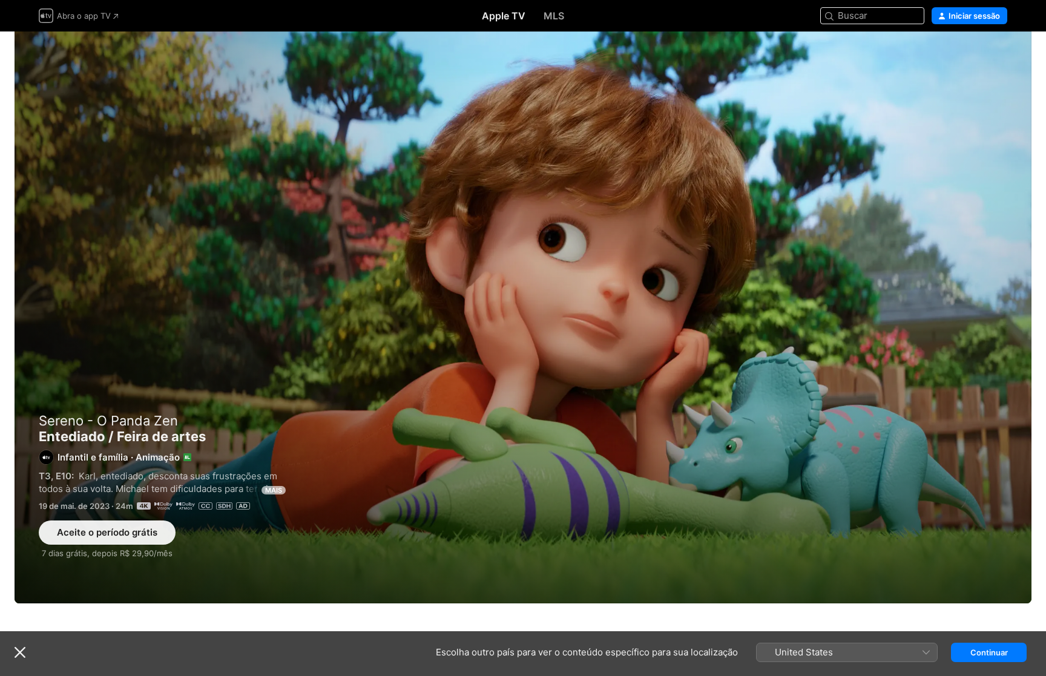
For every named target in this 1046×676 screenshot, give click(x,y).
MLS (554, 16)
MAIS (273, 490)
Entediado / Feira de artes (523, 317)
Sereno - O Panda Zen (108, 420)
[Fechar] (20, 652)
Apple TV (503, 16)
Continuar (989, 652)
